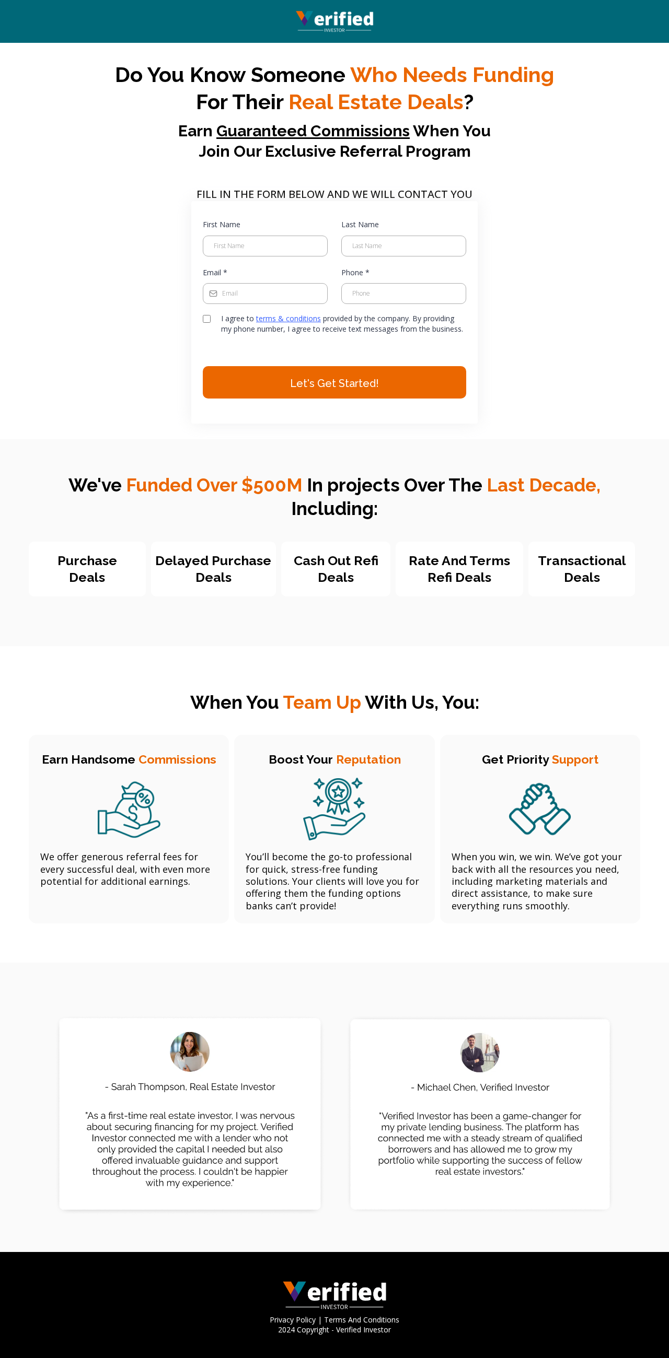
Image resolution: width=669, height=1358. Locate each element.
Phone (355, 272)
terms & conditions (288, 318)
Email (215, 272)
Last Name (360, 224)
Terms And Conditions (361, 1320)
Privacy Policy (293, 1320)
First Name (221, 224)
